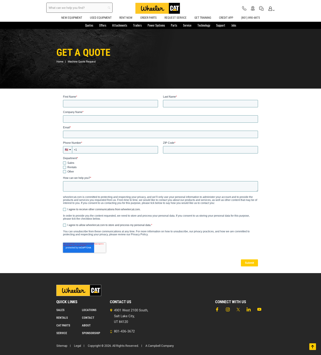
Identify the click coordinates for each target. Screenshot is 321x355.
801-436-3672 (124, 331)
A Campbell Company (159, 345)
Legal (77, 345)
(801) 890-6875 (250, 17)
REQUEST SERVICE (176, 17)
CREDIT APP (226, 17)
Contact (88, 317)
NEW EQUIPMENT (71, 17)
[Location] (253, 8)
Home (59, 61)
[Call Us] (244, 8)
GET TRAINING (202, 17)
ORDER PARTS (148, 17)
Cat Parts (63, 325)
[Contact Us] (261, 8)
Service (61, 333)
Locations (89, 310)
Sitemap (61, 345)
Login (270, 8)
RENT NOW (125, 17)
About (86, 325)
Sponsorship (91, 333)
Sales (60, 310)
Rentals (62, 317)
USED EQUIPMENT (101, 17)
